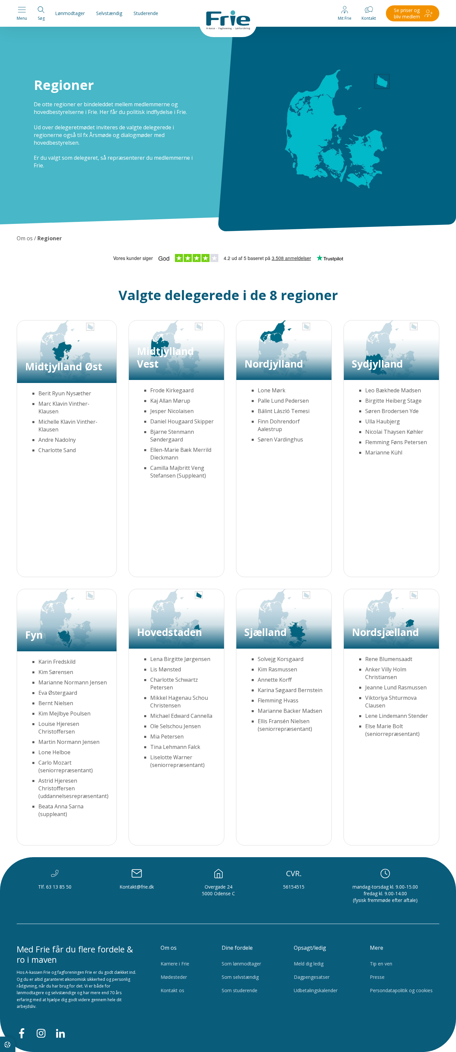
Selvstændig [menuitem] (109, 13)
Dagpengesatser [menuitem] (311, 977)
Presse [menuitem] (377, 977)
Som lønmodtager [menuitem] (241, 963)
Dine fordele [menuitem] (237, 947)
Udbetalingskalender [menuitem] (315, 990)
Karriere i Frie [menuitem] (175, 963)
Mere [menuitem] (376, 947)
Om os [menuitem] (169, 947)
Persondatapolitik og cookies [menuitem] (401, 990)
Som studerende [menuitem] (239, 990)
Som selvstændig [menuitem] (240, 977)
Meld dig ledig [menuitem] (308, 963)
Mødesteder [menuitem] (174, 977)
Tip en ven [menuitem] (381, 963)
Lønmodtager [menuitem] (70, 13)
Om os (25, 238)
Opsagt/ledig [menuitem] (310, 947)
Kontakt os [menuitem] (172, 990)
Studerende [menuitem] (146, 13)
